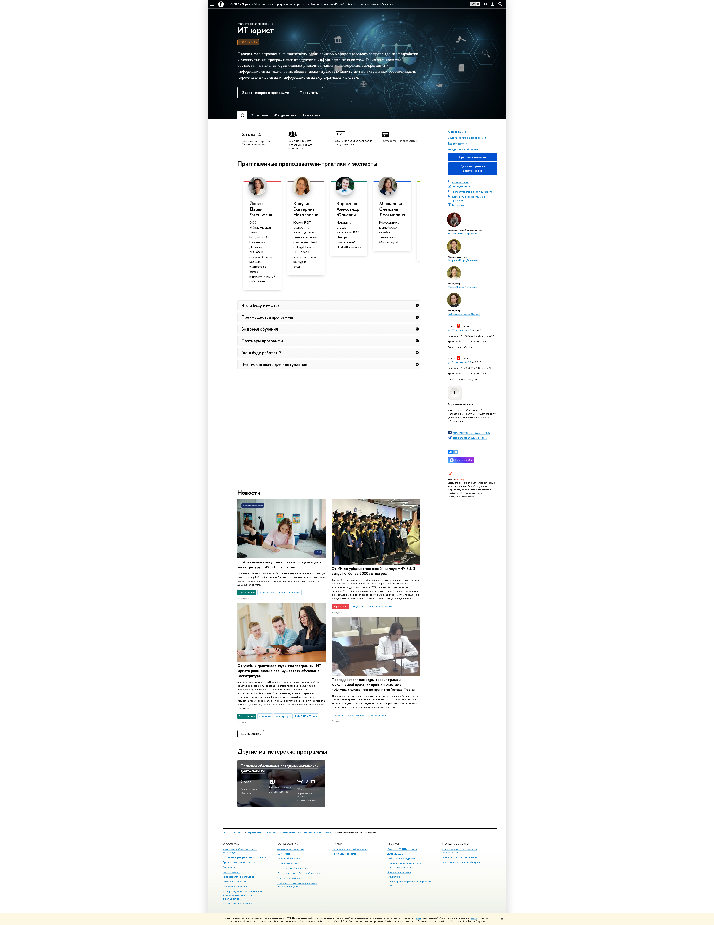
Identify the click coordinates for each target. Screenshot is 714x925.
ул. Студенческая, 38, (460, 330)
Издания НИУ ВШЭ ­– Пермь (402, 848)
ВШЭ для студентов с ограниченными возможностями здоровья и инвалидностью (243, 895)
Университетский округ (290, 878)
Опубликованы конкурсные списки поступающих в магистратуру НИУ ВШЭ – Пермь (279, 565)
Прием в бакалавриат (289, 858)
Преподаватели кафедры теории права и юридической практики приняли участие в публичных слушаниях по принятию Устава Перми (373, 684)
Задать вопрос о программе (265, 92)
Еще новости (249, 733)
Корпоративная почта (399, 871)
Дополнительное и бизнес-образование (299, 873)
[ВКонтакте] (450, 452)
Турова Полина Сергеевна (462, 287)
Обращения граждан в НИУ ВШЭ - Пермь (245, 857)
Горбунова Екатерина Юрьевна (464, 313)
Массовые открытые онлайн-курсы (461, 862)
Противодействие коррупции (239, 862)
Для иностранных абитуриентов (472, 168)
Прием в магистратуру (289, 863)
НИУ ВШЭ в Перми (233, 832)
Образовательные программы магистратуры (271, 832)
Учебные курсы (460, 181)
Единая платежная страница (237, 903)
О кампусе (231, 844)
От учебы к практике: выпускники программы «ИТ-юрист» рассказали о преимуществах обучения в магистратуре (279, 670)
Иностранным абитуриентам (292, 868)
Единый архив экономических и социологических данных (404, 865)
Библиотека (393, 876)
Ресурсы (393, 844)
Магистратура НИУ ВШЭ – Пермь (471, 432)
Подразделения (231, 871)
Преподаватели (461, 186)
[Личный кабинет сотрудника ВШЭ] (493, 4)
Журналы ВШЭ (395, 853)
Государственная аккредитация (401, 140)
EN (477, 4)
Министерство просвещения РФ (460, 857)
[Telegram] (455, 452)
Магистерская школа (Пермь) (314, 832)
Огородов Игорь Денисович (463, 260)
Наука (337, 844)
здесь (418, 917)
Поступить (309, 92)
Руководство (229, 867)
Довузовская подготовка (290, 848)
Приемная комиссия (472, 157)
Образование (287, 844)
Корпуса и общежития (235, 886)
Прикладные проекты (344, 853)
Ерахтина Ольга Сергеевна (462, 233)
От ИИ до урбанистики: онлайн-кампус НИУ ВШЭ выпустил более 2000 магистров (373, 571)
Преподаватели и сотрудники (239, 876)
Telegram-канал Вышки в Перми (470, 437)
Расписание (458, 205)
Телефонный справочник (236, 881)
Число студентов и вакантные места (472, 191)
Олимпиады (283, 853)
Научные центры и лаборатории (349, 848)
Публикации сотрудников (401, 858)
